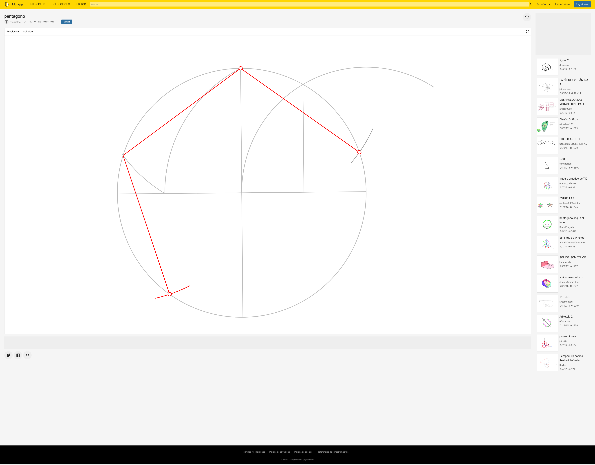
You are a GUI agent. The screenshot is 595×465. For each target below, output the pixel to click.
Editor (81, 4)
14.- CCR (565, 297)
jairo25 (563, 341)
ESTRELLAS (567, 198)
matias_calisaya (568, 183)
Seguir (67, 21)
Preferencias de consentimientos (333, 452)
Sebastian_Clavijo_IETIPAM (574, 143)
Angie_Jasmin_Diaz (570, 282)
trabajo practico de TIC (574, 178)
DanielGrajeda (567, 227)
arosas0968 (566, 108)
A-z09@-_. (15, 21)
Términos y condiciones (253, 452)
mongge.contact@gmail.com (302, 459)
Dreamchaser (566, 301)
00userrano (565, 321)
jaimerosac (565, 89)
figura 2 (564, 60)
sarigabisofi (566, 163)
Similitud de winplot (572, 237)
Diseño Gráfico (569, 119)
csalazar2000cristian (570, 203)
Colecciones (61, 4)
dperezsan (565, 65)
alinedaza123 (566, 124)
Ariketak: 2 (566, 316)
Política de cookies (303, 452)
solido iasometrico (571, 277)
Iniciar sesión (563, 4)
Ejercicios (37, 4)
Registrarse (582, 4)
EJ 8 (562, 159)
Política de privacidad (279, 452)
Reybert (563, 365)
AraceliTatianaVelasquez (572, 242)
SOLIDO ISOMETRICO (573, 257)
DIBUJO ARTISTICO (572, 139)
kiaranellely (565, 262)
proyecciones (568, 336)
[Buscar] (530, 4)
